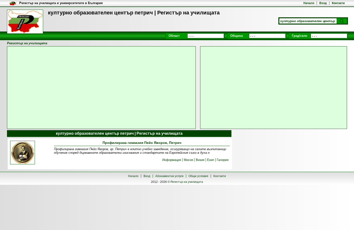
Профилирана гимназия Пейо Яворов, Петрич (142, 143)
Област (174, 36)
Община (236, 36)
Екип (210, 160)
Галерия (223, 160)
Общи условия (198, 176)
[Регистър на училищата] (25, 22)
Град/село (299, 36)
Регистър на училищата (186, 182)
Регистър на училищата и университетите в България (61, 3)
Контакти (338, 3)
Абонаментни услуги (169, 176)
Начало (308, 3)
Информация (171, 160)
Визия (200, 160)
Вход (323, 3)
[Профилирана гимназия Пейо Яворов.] (22, 153)
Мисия (188, 160)
